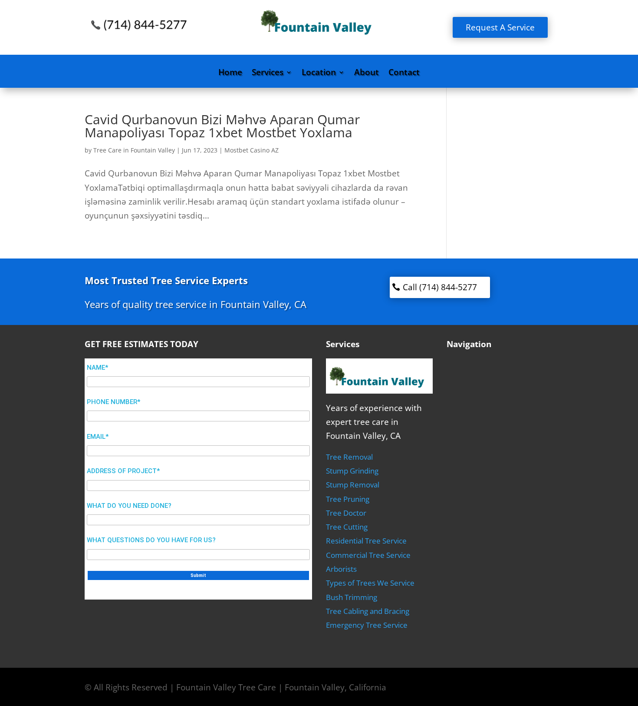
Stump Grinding (352, 471)
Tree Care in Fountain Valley (134, 150)
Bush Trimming (351, 597)
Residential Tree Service (366, 541)
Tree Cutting (347, 527)
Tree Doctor (346, 513)
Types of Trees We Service (370, 583)
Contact (404, 73)
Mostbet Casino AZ (251, 150)
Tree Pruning (347, 499)
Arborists (341, 569)
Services (267, 73)
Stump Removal (352, 485)
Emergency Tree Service (367, 625)
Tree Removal (349, 457)
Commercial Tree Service (368, 555)
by (89, 150)
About (366, 73)
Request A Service (500, 27)
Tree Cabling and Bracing (367, 611)
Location (319, 73)
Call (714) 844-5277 (440, 287)
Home (230, 73)
